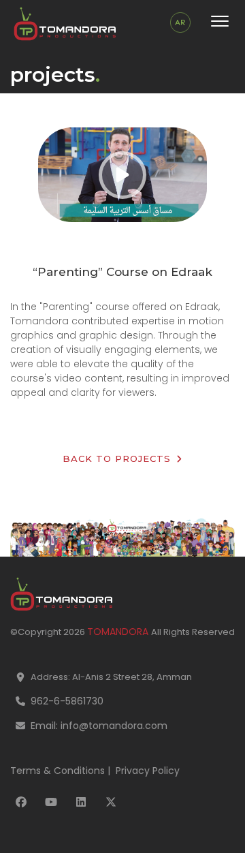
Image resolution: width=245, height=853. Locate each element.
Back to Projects (118, 458)
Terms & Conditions (57, 770)
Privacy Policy (148, 770)
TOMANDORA (119, 631)
